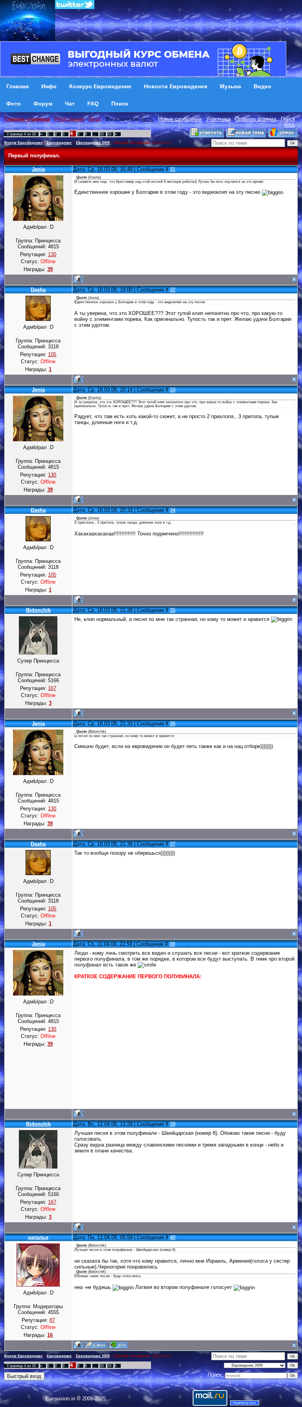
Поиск (288, 119)
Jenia (38, 169)
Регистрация (69, 119)
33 (109, 134)
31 (172, 169)
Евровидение (59, 143)
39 (172, 1124)
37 (172, 844)
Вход (95, 119)
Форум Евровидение (23, 143)
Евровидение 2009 (93, 143)
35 (172, 610)
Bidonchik (38, 610)
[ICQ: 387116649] (118, 1345)
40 (172, 1237)
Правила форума (255, 119)
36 (172, 723)
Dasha (38, 290)
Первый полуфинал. (132, 143)
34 (172, 510)
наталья (38, 1237)
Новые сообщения (179, 119)
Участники (218, 119)
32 (102, 134)
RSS (289, 125)
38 (172, 944)
